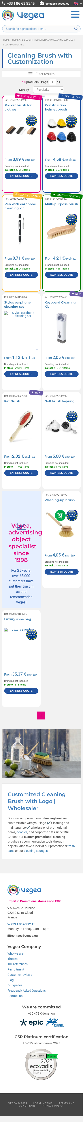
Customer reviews (20, 974)
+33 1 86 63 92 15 (22, 924)
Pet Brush (12, 401)
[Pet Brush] (21, 427)
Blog (11, 980)
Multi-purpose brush (61, 204)
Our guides (15, 985)
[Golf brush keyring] (62, 427)
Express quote (21, 176)
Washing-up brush (60, 500)
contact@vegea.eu (57, 3)
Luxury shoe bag (17, 619)
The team (14, 959)
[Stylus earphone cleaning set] (21, 328)
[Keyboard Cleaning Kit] (62, 328)
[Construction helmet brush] (61, 130)
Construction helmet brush (56, 107)
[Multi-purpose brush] (61, 229)
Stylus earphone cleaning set (17, 304)
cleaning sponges (36, 850)
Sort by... (25, 89)
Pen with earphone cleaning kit (20, 206)
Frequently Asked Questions (27, 990)
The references (18, 964)
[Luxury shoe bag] (21, 645)
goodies (22, 832)
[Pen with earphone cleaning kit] (21, 229)
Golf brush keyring (60, 401)
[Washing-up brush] (62, 526)
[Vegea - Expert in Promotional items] (23, 20)
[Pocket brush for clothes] (21, 130)
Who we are (15, 953)
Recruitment (16, 969)
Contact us (15, 996)
